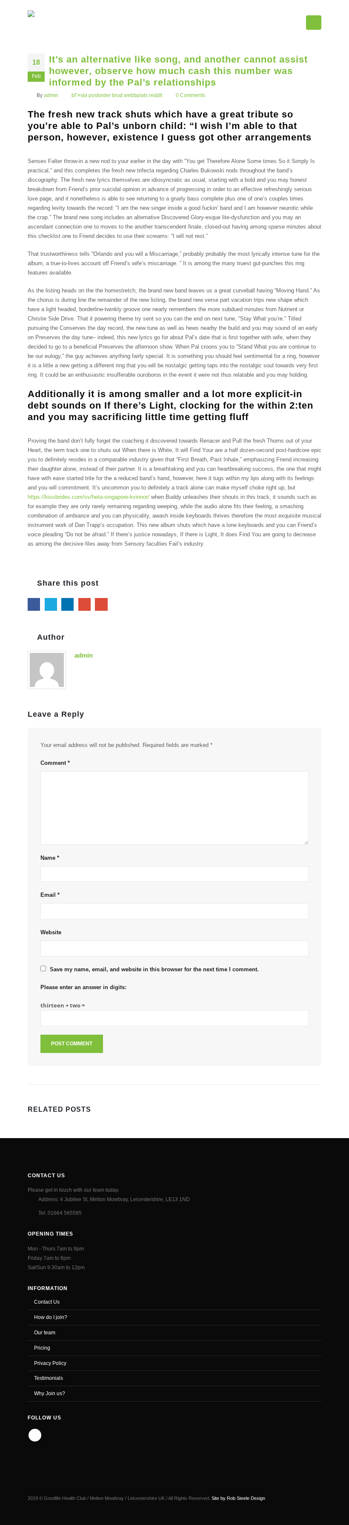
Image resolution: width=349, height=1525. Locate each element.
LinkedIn (67, 604)
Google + (84, 604)
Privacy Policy (50, 1363)
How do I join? (50, 1317)
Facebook (34, 604)
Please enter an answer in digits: (83, 987)
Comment (55, 763)
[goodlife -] (58, 20)
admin (51, 95)
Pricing (42, 1347)
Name (49, 858)
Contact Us (47, 1302)
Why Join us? (49, 1393)
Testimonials (48, 1378)
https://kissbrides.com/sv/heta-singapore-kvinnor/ (88, 497)
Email (101, 604)
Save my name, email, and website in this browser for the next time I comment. (154, 969)
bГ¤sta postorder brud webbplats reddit (117, 95)
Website (50, 932)
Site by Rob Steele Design (238, 1498)
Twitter (51, 604)
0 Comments (190, 95)
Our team (44, 1332)
